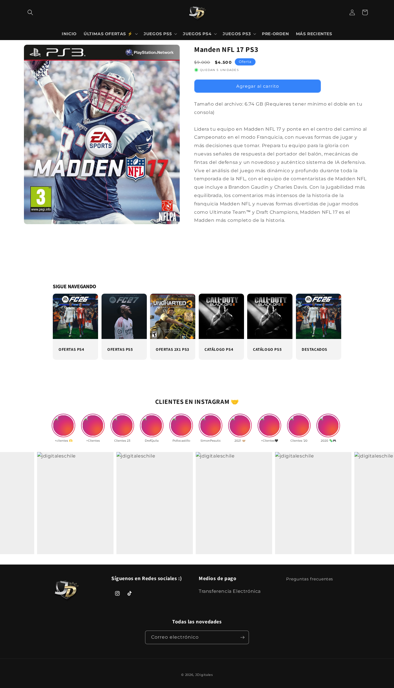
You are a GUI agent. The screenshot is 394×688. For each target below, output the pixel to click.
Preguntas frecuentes (309, 579)
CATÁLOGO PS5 (267, 349)
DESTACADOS (314, 349)
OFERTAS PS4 (71, 349)
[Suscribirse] (242, 637)
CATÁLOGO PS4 (218, 349)
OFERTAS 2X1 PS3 (172, 349)
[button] (30, 12)
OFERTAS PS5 (120, 349)
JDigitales (204, 675)
